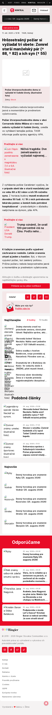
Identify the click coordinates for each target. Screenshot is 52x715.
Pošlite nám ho (22, 308)
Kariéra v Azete (9, 676)
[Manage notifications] (46, 703)
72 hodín (43, 320)
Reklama (6, 672)
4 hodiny (31, 320)
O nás (4, 664)
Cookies (5, 684)
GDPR (4, 688)
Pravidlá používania (10, 680)
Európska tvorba (9, 692)
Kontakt (5, 668)
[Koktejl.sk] (17, 10)
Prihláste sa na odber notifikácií (26, 286)
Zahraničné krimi (10, 28)
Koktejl (5, 660)
